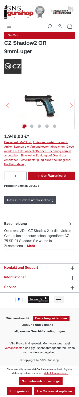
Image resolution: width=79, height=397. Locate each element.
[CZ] (39, 66)
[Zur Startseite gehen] (23, 12)
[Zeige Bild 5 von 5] (54, 126)
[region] (39, 105)
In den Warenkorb (51, 175)
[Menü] (9, 26)
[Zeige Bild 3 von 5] (39, 126)
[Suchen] (49, 26)
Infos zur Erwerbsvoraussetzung (30, 200)
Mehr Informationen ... (56, 373)
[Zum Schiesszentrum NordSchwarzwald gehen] (62, 10)
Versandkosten (14, 347)
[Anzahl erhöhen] (22, 176)
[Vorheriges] (7, 105)
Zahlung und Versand (37, 324)
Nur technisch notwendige (41, 381)
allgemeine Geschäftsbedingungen (39, 331)
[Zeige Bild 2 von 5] (31, 126)
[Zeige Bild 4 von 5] (47, 126)
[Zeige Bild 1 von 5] (24, 126)
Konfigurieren (19, 391)
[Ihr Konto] (60, 26)
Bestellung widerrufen (51, 318)
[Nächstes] (71, 105)
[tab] (38, 234)
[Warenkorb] (70, 26)
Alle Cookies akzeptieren (54, 391)
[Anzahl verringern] (8, 176)
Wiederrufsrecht (17, 318)
